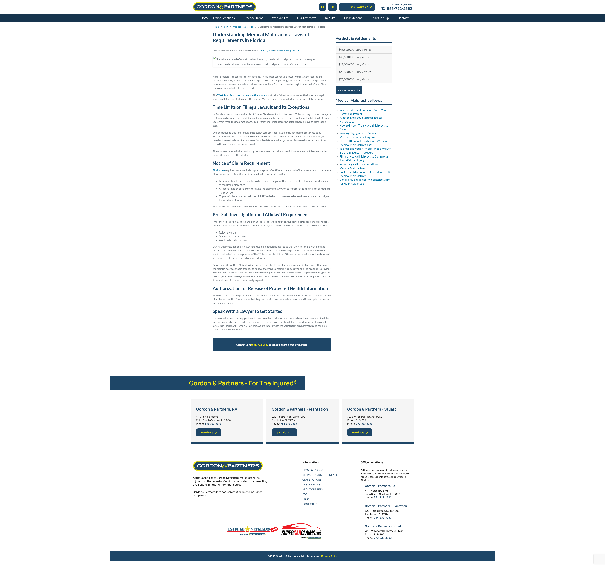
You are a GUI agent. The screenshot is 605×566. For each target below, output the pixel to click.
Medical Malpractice (288, 50)
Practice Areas (253, 18)
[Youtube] (214, 505)
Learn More (206, 432)
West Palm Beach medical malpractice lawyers (242, 95)
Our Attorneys (306, 18)
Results (330, 18)
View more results (348, 90)
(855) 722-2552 (259, 344)
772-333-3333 (364, 423)
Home (205, 18)
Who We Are (280, 18)
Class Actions (353, 18)
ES (332, 7)
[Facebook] (195, 505)
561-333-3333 (213, 423)
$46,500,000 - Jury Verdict (355, 49)
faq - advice (266, 360)
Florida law (219, 170)
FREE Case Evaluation (355, 7)
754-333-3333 (289, 423)
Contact (403, 18)
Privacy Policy (329, 556)
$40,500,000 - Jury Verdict (355, 57)
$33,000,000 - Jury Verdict (355, 64)
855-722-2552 (399, 8)
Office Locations (224, 18)
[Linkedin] (208, 505)
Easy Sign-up (380, 18)
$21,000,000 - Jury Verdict (355, 79)
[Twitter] (201, 505)
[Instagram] (220, 505)
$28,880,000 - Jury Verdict (355, 71)
